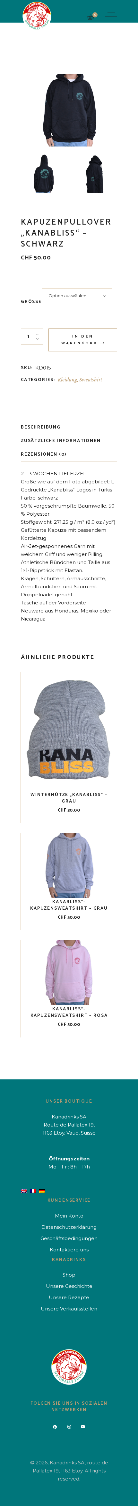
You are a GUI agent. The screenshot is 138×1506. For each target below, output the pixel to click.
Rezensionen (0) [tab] (44, 454)
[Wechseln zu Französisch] (33, 1190)
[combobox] (77, 295)
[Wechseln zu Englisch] (24, 1190)
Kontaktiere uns (69, 1250)
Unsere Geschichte (69, 1286)
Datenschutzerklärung (69, 1227)
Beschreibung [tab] (41, 427)
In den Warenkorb (79, 339)
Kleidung (67, 379)
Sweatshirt (90, 379)
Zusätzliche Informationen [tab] (61, 441)
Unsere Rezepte (69, 1297)
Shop (69, 1275)
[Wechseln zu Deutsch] (42, 1190)
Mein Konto (69, 1216)
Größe (31, 302)
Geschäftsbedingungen (69, 1238)
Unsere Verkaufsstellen (69, 1309)
